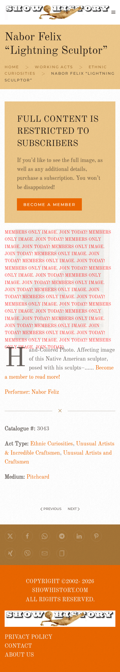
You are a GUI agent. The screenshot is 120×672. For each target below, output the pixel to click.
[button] (113, 12)
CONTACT (18, 646)
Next (72, 509)
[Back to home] (58, 12)
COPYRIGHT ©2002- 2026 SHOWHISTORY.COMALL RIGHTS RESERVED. (60, 591)
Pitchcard (37, 477)
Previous (52, 509)
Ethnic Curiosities (51, 444)
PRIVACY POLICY (28, 637)
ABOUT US (19, 655)
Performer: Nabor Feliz (32, 392)
